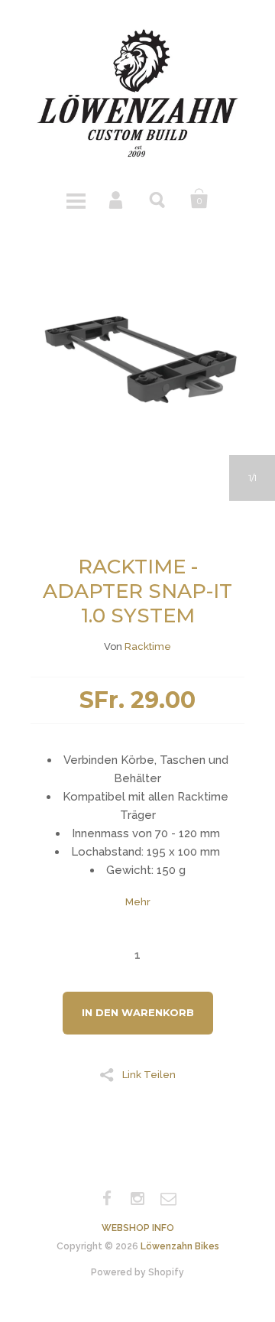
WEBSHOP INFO (138, 1228)
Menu (75, 199)
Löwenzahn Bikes (180, 1246)
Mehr (137, 902)
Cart (199, 199)
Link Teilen (149, 1074)
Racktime (148, 646)
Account (117, 199)
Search (158, 199)
